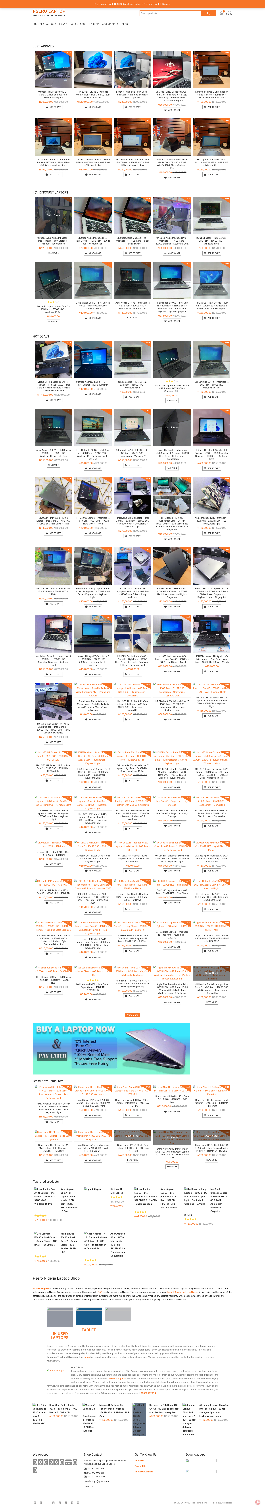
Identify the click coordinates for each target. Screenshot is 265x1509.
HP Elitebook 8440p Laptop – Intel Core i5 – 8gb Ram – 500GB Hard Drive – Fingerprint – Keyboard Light (93, 593)
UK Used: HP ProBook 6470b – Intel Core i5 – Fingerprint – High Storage (172, 813)
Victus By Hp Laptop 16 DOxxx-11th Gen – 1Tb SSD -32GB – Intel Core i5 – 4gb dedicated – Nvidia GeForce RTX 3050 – (53, 386)
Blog (125, 24)
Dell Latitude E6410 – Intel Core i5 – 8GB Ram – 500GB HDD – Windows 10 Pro (93, 305)
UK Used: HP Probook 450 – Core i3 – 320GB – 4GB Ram (53, 853)
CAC (100, 1292)
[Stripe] (75, 1462)
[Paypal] (51, 1462)
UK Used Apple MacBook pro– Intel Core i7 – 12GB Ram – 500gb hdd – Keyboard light (93, 241)
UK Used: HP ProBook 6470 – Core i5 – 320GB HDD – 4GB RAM (53, 892)
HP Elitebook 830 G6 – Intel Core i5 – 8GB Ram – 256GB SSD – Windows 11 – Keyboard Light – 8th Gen (93, 454)
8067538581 (98, 1473)
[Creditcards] (68, 1462)
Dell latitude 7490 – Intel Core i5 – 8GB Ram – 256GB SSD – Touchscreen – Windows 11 (132, 453)
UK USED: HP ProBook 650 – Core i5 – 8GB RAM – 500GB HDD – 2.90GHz (53, 591)
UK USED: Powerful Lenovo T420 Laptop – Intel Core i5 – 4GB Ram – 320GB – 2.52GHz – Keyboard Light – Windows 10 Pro (212, 773)
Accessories (110, 24)
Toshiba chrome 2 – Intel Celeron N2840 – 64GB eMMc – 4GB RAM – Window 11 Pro (93, 162)
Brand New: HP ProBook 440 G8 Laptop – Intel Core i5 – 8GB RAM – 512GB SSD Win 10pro (93, 1103)
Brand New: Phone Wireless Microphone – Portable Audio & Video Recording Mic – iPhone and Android (93, 705)
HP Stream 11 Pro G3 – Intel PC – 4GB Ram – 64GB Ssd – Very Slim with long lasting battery (133, 983)
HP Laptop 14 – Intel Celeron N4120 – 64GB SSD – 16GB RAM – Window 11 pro (211, 162)
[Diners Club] (56, 1462)
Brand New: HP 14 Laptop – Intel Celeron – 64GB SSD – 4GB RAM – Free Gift (211, 1103)
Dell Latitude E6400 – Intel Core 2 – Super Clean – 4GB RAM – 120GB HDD (93, 987)
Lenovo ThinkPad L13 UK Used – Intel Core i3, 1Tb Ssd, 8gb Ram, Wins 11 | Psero (132, 94)
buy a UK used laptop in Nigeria (182, 1292)
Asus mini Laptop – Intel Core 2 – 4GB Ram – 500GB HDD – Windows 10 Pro (53, 309)
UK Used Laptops (45, 24)
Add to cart (55, 107)
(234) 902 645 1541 (95, 1476)
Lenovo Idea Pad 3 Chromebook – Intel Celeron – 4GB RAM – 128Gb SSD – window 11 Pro (211, 94)
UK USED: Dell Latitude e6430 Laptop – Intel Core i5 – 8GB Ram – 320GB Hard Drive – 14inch (172, 659)
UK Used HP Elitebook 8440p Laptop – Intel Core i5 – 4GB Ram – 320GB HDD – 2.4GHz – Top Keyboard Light (93, 943)
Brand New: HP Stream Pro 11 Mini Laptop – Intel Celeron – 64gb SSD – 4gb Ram (53, 1148)
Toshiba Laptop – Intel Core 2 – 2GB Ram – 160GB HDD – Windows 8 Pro (212, 241)
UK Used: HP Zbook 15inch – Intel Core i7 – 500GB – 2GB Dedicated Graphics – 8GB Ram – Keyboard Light (212, 454)
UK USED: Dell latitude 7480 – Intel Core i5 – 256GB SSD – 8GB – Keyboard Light (93, 858)
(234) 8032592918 (95, 1468)
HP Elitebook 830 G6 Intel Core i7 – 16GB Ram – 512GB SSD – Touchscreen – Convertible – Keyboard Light (172, 705)
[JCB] (35, 1470)
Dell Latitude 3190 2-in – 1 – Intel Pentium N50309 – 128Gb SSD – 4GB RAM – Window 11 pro (53, 162)
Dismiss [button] (166, 4)
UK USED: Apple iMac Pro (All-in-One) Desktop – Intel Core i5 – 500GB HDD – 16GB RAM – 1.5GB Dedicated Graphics (53, 728)
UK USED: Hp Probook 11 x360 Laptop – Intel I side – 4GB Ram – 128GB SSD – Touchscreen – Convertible (133, 705)
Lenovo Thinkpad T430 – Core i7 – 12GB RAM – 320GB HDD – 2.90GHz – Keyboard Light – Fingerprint (93, 660)
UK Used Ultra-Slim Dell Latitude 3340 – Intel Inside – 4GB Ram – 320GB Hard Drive (132, 897)
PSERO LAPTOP (49, 11)
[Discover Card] (62, 1462)
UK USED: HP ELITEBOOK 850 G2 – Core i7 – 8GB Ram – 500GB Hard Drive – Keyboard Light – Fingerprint (172, 593)
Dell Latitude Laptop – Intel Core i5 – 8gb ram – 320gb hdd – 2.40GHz (172, 935)
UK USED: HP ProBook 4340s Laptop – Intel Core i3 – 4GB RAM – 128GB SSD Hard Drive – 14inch (53, 521)
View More (132, 1015)
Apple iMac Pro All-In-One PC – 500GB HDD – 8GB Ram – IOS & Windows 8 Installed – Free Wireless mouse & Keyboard (172, 988)
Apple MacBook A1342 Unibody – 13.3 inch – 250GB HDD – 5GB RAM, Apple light (211, 521)
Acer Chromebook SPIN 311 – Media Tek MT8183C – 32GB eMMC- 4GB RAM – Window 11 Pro (172, 164)
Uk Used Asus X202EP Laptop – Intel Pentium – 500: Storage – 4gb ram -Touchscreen (53, 241)
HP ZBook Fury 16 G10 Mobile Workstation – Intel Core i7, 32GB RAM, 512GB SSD (93, 94)
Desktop (93, 24)
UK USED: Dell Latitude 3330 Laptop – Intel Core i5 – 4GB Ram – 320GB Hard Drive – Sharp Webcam (132, 593)
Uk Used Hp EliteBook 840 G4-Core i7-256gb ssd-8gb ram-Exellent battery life (53, 94)
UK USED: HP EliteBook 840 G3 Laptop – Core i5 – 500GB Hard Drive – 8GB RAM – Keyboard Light (211, 702)
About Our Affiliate (144, 1471)
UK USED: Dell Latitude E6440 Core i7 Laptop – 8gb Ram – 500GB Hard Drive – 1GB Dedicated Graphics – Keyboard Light (172, 773)
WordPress (227, 1503)
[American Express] (35, 1462)
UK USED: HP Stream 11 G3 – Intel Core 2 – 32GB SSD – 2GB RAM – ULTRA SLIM (53, 768)
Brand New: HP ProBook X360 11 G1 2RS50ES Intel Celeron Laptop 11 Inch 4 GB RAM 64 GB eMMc (211, 1148)
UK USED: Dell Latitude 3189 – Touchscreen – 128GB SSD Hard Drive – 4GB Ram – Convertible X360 (93, 898)
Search (208, 13)
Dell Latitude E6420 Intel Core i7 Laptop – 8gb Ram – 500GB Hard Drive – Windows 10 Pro (132, 768)
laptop (86, 1357)
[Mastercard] (40, 1462)
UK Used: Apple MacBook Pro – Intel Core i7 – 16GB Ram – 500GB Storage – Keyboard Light (172, 241)
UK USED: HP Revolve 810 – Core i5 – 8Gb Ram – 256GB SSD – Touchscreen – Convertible (211, 813)
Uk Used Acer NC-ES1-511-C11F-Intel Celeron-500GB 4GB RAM (93, 383)
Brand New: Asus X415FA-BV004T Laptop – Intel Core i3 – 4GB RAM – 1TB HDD (132, 1103)
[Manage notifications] (257, 1502)
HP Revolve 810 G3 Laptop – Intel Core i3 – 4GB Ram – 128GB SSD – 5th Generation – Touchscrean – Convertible (212, 988)
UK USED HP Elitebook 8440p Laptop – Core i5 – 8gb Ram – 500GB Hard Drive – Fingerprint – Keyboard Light (93, 818)
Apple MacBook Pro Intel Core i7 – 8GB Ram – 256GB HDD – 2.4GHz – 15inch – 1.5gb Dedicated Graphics (53, 940)
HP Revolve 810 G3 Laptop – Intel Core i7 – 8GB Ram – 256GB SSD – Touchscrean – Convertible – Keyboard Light (132, 522)
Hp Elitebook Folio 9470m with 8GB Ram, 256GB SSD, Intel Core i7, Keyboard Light (211, 897)
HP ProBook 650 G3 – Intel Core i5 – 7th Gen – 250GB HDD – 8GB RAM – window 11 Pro (132, 162)
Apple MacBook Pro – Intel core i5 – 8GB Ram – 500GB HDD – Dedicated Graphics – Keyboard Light (53, 660)
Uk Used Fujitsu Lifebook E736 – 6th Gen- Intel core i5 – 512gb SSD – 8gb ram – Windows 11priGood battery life (172, 96)
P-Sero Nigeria (41, 1288)
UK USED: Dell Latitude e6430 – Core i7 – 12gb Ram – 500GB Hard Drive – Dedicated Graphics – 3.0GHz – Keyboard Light (132, 660)
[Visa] (46, 1462)
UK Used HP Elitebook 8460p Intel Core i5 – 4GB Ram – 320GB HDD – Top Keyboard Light (172, 858)
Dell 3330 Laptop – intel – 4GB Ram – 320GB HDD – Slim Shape (172, 892)
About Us (139, 1460)
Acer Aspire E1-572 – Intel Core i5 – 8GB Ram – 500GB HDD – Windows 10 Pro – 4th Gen (132, 305)
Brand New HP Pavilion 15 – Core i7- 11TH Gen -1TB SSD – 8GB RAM (172, 1099)
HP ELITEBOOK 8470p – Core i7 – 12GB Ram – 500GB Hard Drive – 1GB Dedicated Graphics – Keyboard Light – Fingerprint (212, 593)
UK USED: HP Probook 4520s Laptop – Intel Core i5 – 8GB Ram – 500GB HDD (132, 858)
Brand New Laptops (72, 24)
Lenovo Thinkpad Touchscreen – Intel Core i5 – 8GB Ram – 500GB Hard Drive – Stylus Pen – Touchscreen (172, 454)
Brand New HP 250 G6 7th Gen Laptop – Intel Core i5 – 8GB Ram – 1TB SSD (132, 1148)
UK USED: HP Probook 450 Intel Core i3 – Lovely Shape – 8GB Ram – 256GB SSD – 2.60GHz (132, 938)
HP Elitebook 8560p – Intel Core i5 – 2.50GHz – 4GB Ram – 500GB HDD (53, 980)
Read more (53, 253)
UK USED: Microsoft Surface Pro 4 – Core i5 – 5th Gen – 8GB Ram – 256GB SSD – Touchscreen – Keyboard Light (93, 773)
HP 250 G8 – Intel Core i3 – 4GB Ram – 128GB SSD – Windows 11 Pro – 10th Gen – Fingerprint (211, 305)
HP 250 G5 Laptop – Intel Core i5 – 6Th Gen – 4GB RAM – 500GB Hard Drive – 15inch (93, 521)
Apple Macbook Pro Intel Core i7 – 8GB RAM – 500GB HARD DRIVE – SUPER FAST (212, 938)
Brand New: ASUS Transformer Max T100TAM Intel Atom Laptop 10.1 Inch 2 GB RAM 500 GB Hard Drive (172, 1153)
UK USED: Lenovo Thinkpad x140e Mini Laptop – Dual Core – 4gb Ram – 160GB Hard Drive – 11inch (212, 659)
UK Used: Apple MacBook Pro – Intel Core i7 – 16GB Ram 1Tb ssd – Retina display (132, 241)
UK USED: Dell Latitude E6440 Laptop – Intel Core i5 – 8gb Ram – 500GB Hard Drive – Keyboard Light (53, 815)
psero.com (89, 1486)
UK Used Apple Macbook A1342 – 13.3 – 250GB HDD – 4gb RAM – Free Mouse (212, 858)
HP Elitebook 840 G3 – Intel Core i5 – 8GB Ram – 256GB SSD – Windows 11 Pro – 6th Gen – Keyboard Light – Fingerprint (172, 307)
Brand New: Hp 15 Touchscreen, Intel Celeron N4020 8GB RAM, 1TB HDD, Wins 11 (93, 1148)
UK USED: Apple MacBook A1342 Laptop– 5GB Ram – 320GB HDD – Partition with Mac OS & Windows (132, 815)
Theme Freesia (207, 1503)
